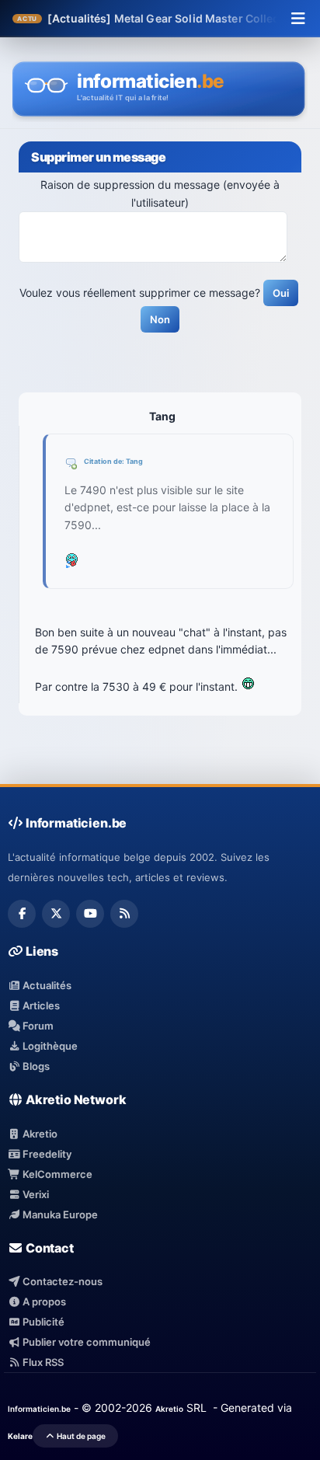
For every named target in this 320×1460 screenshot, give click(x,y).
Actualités (45, 985)
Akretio (38, 1133)
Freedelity (45, 1154)
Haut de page (80, 1436)
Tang (134, 461)
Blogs (35, 1066)
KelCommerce (56, 1174)
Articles (40, 1005)
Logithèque (49, 1046)
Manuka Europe (59, 1214)
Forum (37, 1025)
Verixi (34, 1194)
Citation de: (105, 461)
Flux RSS (42, 1362)
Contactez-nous (61, 1281)
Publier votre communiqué (85, 1342)
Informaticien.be (39, 1408)
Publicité (42, 1321)
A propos (43, 1301)
